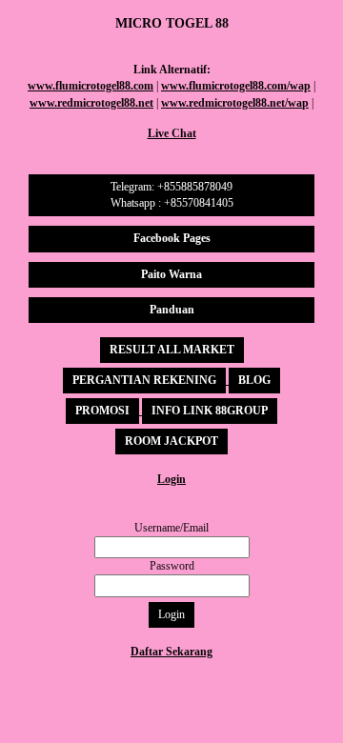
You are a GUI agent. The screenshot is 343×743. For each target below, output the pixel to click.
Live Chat (172, 133)
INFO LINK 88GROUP (209, 410)
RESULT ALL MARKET (172, 349)
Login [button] (171, 614)
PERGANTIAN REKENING (144, 380)
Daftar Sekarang (171, 651)
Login (171, 479)
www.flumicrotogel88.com (90, 85)
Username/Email (171, 527)
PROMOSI (102, 410)
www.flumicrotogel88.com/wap (236, 85)
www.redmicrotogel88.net (91, 103)
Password (172, 565)
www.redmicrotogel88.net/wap (235, 103)
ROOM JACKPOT (171, 441)
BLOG (254, 380)
